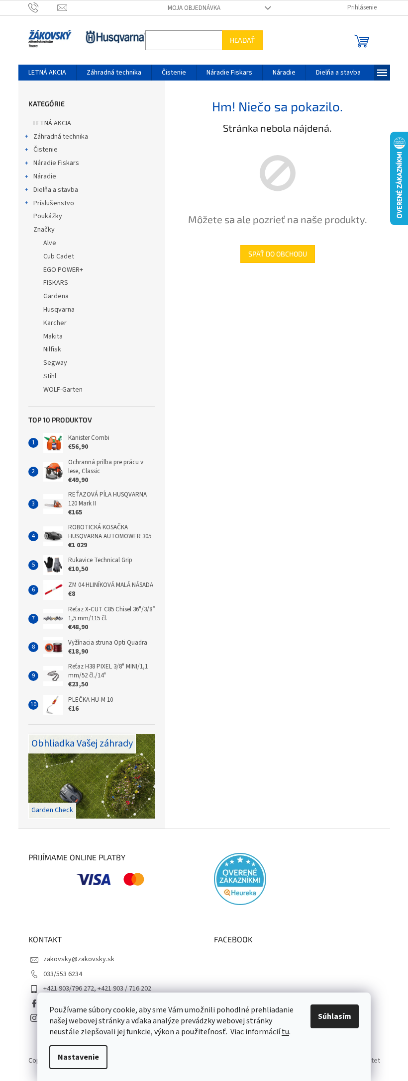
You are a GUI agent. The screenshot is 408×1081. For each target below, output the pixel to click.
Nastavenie (78, 1057)
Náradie (44, 176)
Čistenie (45, 150)
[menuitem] (47, 73)
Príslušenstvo (53, 203)
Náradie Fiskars (56, 163)
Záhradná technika (60, 137)
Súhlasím (334, 1016)
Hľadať (242, 40)
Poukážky (47, 216)
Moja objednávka (194, 7)
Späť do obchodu (277, 253)
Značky (44, 230)
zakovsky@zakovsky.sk (78, 959)
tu (285, 1031)
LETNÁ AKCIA (52, 123)
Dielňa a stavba (55, 190)
